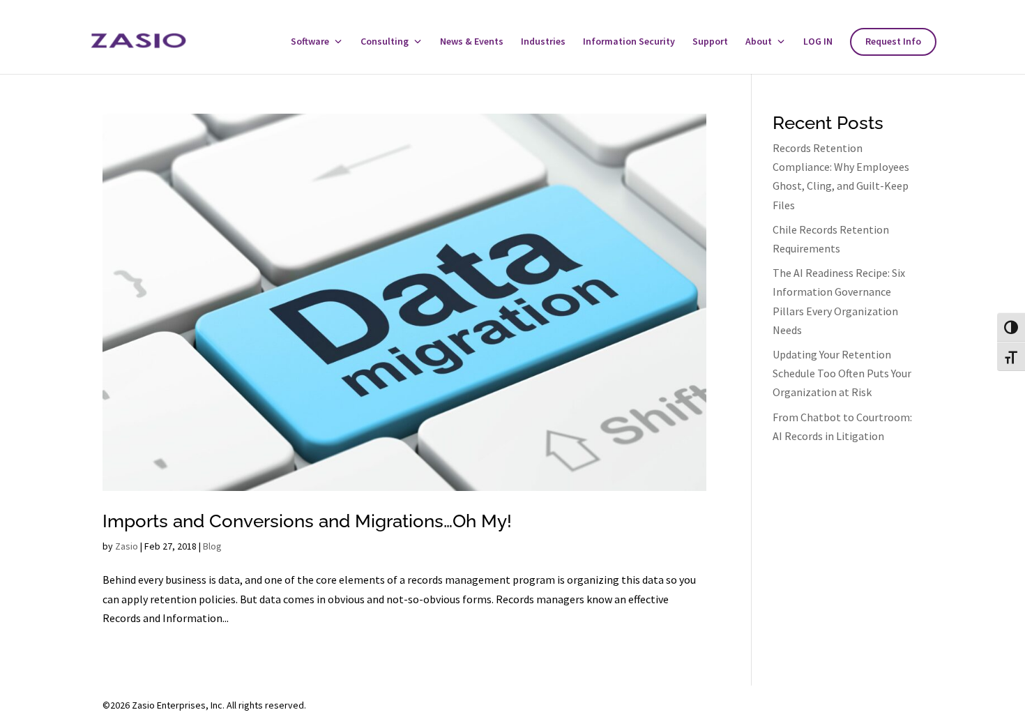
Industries (543, 41)
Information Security (629, 41)
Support (710, 41)
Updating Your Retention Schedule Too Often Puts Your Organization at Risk (842, 373)
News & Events (471, 41)
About (758, 41)
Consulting (384, 41)
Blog (212, 546)
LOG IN (818, 41)
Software (310, 41)
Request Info (893, 41)
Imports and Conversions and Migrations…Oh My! (307, 521)
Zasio (126, 546)
